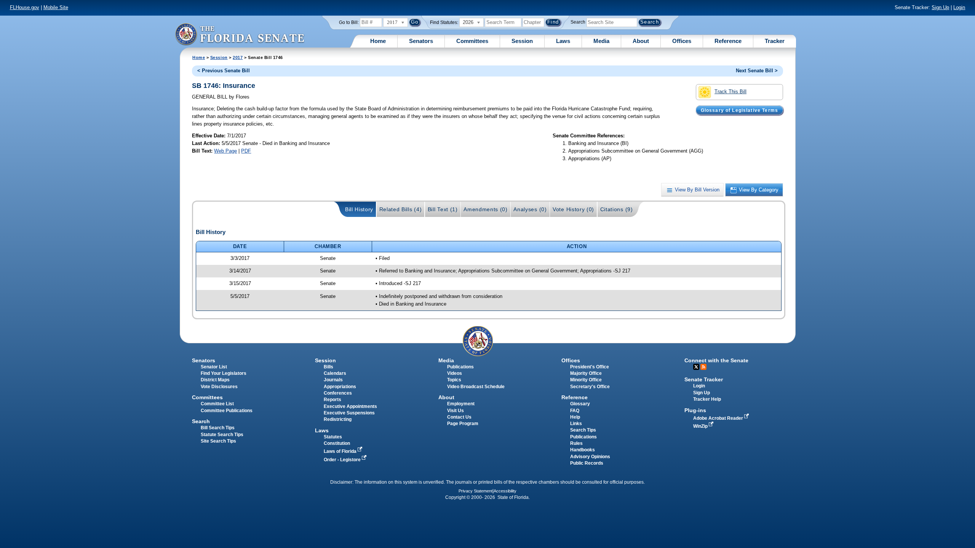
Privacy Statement (475, 491)
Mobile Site (55, 7)
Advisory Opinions (590, 456)
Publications (460, 367)
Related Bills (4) (400, 209)
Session (522, 41)
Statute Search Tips (222, 434)
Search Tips (583, 430)
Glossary (580, 403)
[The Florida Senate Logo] (239, 34)
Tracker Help (707, 399)
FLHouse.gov (24, 7)
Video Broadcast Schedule (476, 386)
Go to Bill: (349, 22)
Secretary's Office (590, 386)
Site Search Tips (218, 441)
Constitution (337, 443)
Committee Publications (227, 410)
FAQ (574, 410)
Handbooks (582, 450)
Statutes (333, 437)
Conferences (338, 393)
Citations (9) (616, 209)
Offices (681, 41)
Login (959, 7)
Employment (461, 403)
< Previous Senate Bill (223, 70)
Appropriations (340, 386)
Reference (728, 41)
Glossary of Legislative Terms (739, 110)
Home (378, 41)
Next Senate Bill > (757, 70)
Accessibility (505, 491)
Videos (454, 373)
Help (575, 417)
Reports (332, 399)
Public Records (586, 463)
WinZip (701, 426)
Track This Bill (730, 91)
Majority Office (586, 373)
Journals (333, 380)
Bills (328, 367)
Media (601, 41)
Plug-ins (695, 410)
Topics (454, 380)
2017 (238, 57)
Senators (421, 41)
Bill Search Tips (218, 427)
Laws (563, 41)
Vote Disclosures (219, 386)
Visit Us (455, 410)
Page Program (462, 423)
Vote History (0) (573, 209)
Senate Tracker (703, 379)
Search (578, 22)
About (641, 41)
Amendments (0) (486, 209)
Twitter (696, 367)
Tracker (775, 41)
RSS (703, 367)
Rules (576, 443)
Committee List (217, 403)
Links (576, 423)
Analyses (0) (530, 209)
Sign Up (940, 7)
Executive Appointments (350, 406)
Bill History (359, 209)
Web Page (225, 151)
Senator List (214, 367)
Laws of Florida (341, 451)
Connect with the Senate (716, 360)
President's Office (589, 367)
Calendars (335, 373)
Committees (472, 41)
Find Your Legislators (223, 373)
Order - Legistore (343, 459)
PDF (246, 151)
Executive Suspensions (349, 413)
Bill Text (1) (443, 209)
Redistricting (338, 419)
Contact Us (459, 417)
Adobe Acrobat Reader (718, 418)
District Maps (215, 380)
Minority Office (586, 380)
